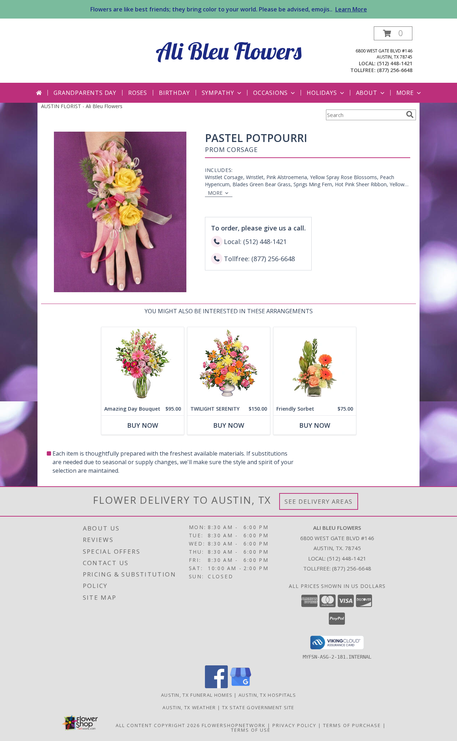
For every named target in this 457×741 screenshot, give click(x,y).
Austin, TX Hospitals (267, 695)
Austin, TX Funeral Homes (196, 695)
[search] (410, 114)
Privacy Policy (294, 725)
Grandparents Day (85, 93)
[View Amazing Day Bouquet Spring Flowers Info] (142, 364)
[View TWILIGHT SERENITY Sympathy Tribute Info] (228, 364)
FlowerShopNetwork (234, 725)
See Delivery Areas (319, 501)
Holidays (322, 93)
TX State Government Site (258, 707)
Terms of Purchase (352, 725)
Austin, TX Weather (189, 707)
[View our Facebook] (216, 686)
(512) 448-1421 (394, 63)
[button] (393, 33)
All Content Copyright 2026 (158, 725)
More (405, 93)
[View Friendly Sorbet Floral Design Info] (314, 364)
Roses (137, 93)
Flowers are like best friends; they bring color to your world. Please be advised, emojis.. (228, 9)
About (366, 93)
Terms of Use (251, 730)
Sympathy (218, 93)
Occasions (270, 93)
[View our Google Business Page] (240, 686)
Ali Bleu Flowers (229, 50)
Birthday (174, 93)
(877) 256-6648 (394, 70)
